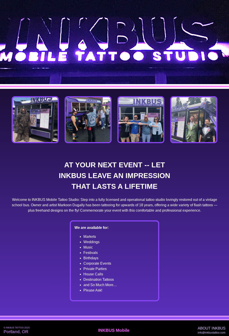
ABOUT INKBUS (211, 328)
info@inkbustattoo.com (211, 332)
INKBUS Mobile (113, 330)
